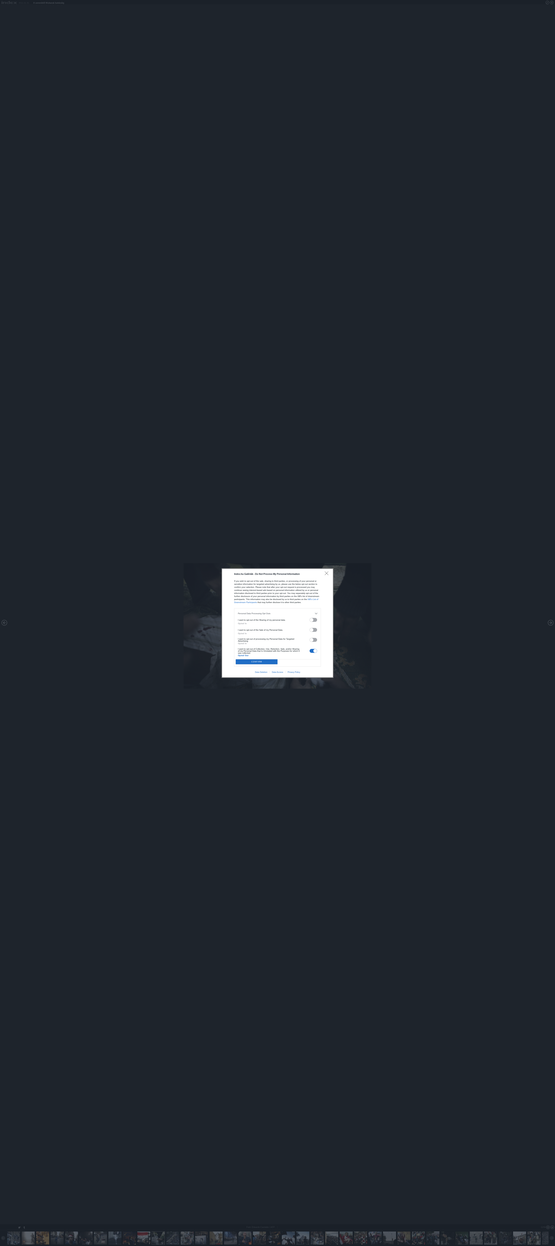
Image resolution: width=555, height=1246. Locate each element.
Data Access (277, 672)
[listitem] (277, 613)
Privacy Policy (294, 672)
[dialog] (277, 623)
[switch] (313, 620)
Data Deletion (261, 672)
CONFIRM (256, 662)
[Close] (327, 574)
